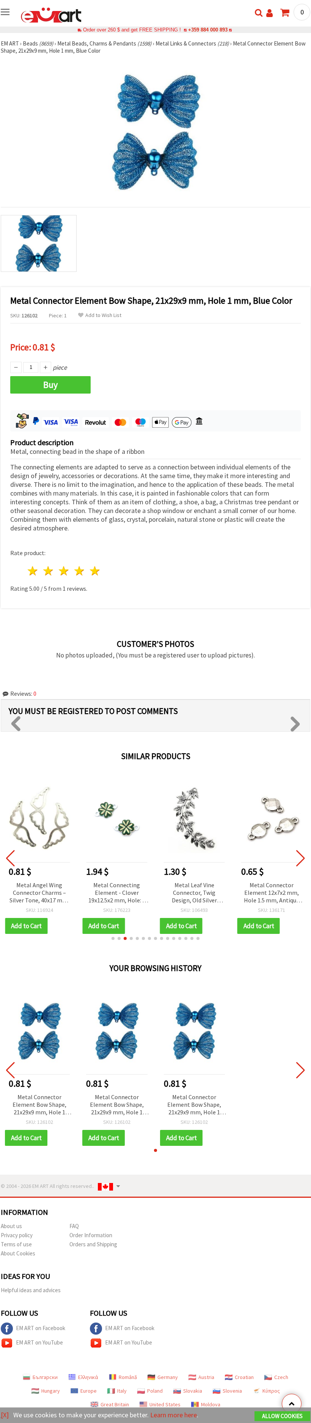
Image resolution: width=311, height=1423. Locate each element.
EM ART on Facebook (40, 1328)
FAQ (74, 1226)
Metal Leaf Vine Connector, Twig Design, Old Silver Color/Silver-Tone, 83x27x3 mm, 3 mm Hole (194, 893)
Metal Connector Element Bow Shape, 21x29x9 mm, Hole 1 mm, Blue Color (39, 1105)
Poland (155, 1390)
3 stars (64, 571)
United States (165, 1404)
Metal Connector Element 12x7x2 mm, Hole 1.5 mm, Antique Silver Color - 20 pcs (271, 893)
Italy (122, 1390)
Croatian (244, 1377)
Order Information (90, 1235)
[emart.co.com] (51, 14)
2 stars (49, 571)
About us (11, 1226)
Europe (88, 1390)
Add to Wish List (103, 315)
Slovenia (232, 1390)
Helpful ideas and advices (31, 1290)
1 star (33, 571)
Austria (206, 1377)
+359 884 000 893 (208, 30)
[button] (113, 938)
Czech (281, 1377)
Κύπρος (271, 1390)
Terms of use (16, 1244)
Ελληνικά (88, 1377)
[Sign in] (269, 13)
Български (45, 1377)
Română (128, 1377)
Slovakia (192, 1390)
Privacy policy (17, 1235)
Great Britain (115, 1404)
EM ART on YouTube (39, 1342)
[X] (5, 1414)
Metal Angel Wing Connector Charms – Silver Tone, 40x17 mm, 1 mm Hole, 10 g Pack (39, 893)
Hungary (50, 1390)
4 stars (79, 571)
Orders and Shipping (93, 1244)
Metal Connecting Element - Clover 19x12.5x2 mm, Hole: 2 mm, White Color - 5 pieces (116, 893)
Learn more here (173, 1414)
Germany (167, 1377)
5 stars (95, 571)
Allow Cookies (282, 1416)
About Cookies (18, 1253)
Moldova (210, 1404)
